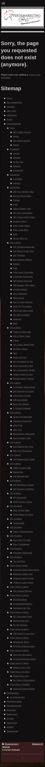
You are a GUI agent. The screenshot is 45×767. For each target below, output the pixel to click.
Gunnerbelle (18, 523)
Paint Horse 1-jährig (19, 587)
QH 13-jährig (16, 527)
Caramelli (17, 179)
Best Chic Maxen (21, 404)
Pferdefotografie (14, 706)
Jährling (16, 158)
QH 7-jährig (15, 463)
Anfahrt (10, 727)
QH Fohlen (15, 187)
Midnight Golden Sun (22, 574)
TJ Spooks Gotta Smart (24, 387)
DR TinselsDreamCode (23, 247)
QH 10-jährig (16, 506)
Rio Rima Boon (20, 599)
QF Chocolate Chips (22, 616)
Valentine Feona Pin (22, 421)
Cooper (16, 200)
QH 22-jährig (16, 548)
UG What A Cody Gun (23, 251)
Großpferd (14, 149)
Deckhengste (13, 693)
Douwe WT (18, 170)
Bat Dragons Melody (22, 260)
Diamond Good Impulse (24, 689)
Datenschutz (12, 731)
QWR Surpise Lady (22, 468)
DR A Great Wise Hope (23, 217)
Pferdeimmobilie (14, 701)
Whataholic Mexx (21, 642)
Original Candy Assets (23, 578)
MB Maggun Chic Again (24, 285)
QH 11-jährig (16, 519)
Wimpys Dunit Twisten (23, 379)
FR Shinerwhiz (20, 497)
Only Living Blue (20, 230)
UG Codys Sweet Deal (23, 345)
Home (9, 98)
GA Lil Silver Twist (21, 336)
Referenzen (12, 714)
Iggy (15, 353)
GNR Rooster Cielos (22, 502)
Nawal (16, 145)
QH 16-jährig (16, 536)
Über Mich (11, 111)
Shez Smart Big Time (23, 366)
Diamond (17, 319)
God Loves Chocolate (23, 272)
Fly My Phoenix (20, 625)
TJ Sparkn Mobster (22, 408)
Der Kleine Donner (21, 141)
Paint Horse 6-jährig (19, 650)
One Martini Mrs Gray (23, 446)
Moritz (16, 136)
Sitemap (6, 747)
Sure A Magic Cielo (22, 438)
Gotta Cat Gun (19, 357)
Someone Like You (21, 608)
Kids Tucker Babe (21, 510)
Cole (15, 268)
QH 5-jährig (15, 442)
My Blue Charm (20, 349)
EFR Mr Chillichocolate (23, 646)
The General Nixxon (22, 591)
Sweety (16, 264)
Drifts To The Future (22, 306)
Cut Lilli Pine (19, 561)
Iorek (15, 204)
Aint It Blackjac (20, 294)
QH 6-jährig (15, 455)
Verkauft (10, 107)
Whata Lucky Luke (21, 667)
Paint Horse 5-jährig (19, 638)
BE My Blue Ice (20, 238)
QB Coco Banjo (20, 400)
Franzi (16, 340)
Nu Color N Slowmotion (24, 680)
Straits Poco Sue (21, 676)
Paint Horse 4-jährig (19, 629)
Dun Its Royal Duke (22, 196)
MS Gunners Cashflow (23, 489)
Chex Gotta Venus (21, 226)
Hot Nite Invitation (21, 315)
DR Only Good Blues (22, 213)
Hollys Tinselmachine (23, 531)
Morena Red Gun (21, 621)
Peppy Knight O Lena (23, 374)
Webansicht (37, 744)
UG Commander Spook (24, 370)
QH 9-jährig (15, 493)
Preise (10, 119)
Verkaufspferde (14, 124)
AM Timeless (19, 255)
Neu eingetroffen (14, 102)
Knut (15, 234)
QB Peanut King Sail (22, 281)
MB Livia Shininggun (22, 451)
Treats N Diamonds (22, 332)
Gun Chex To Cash (22, 540)
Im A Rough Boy (17, 697)
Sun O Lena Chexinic (23, 302)
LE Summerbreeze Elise (24, 659)
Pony (12, 128)
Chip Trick (17, 425)
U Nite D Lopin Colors (23, 582)
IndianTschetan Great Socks (26, 570)
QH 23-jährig (16, 557)
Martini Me (18, 472)
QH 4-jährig (15, 412)
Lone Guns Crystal (21, 395)
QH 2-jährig (15, 328)
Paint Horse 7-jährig (19, 663)
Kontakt (10, 718)
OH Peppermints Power (24, 459)
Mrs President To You (23, 362)
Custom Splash (20, 289)
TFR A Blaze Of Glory (23, 514)
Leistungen (12, 115)
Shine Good (18, 298)
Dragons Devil (19, 221)
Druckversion (11, 744)
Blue (15, 323)
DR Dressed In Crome (23, 391)
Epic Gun (17, 429)
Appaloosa (15, 175)
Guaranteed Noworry (22, 604)
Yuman (16, 153)
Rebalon (17, 166)
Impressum (12, 723)
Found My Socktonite (23, 277)
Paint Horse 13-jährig (20, 684)
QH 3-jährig (15, 383)
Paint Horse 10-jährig (20, 672)
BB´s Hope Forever (22, 132)
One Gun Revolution (22, 655)
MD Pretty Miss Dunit (23, 311)
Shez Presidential (21, 544)
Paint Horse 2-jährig (19, 595)
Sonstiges (11, 710)
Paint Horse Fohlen (19, 565)
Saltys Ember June (22, 209)
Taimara (16, 183)
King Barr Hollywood (22, 553)
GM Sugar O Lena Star (23, 633)
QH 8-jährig (15, 480)
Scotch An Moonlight (22, 417)
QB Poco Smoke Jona (23, 192)
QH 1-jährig (15, 243)
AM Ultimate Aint (21, 476)
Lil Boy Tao (18, 162)
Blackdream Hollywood (23, 434)
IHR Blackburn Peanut (23, 485)
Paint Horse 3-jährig (19, 612)
